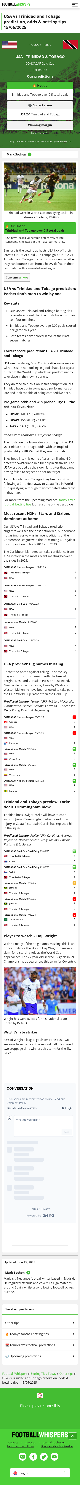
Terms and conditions (20, 1446)
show (23, 277)
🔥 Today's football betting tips (27, 1334)
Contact (13, 1442)
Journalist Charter (54, 1442)
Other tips (12, 1323)
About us (30, 1442)
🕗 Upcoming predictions (23, 1356)
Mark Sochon (16, 154)
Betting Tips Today (43, 1374)
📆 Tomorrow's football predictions (30, 1345)
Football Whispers (15, 1374)
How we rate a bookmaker (57, 1446)
